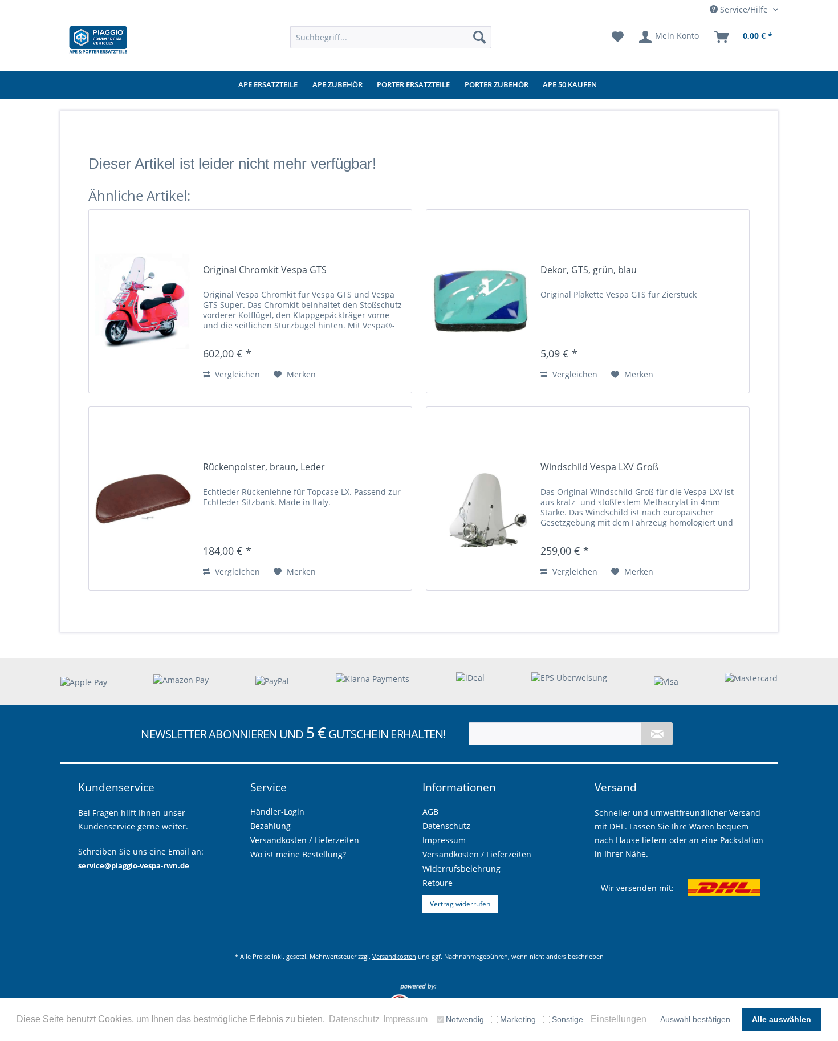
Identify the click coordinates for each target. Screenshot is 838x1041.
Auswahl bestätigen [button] (695, 1019)
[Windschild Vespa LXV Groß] (480, 498)
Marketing (518, 1019)
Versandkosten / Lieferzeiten (476, 854)
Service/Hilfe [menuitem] (744, 9)
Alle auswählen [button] (781, 1019)
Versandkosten (394, 956)
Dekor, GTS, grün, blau (588, 270)
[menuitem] (390, 37)
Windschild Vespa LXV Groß (599, 467)
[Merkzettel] (617, 37)
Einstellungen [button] (618, 1019)
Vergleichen (236, 374)
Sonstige (567, 1019)
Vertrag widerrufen (460, 904)
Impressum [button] (405, 1019)
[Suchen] (479, 37)
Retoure (437, 882)
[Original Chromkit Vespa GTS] (143, 301)
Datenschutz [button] (354, 1019)
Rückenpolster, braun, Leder (264, 467)
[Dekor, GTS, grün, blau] (480, 301)
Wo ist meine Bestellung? (298, 854)
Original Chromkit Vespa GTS (265, 270)
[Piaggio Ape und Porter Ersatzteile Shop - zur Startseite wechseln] (98, 40)
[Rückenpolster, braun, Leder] (143, 498)
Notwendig (465, 1019)
